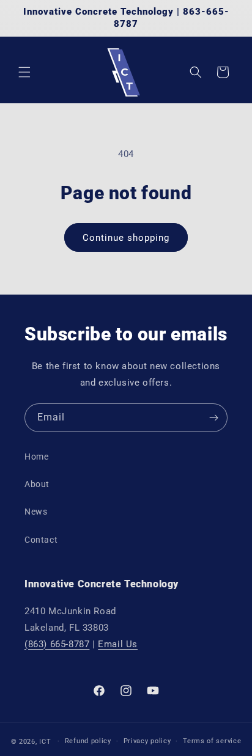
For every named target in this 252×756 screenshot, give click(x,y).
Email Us (118, 644)
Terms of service (212, 741)
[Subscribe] (213, 417)
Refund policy (88, 741)
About (37, 484)
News (35, 511)
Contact (40, 540)
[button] (24, 72)
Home (36, 456)
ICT (45, 741)
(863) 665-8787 (56, 644)
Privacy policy (147, 741)
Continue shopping (126, 237)
